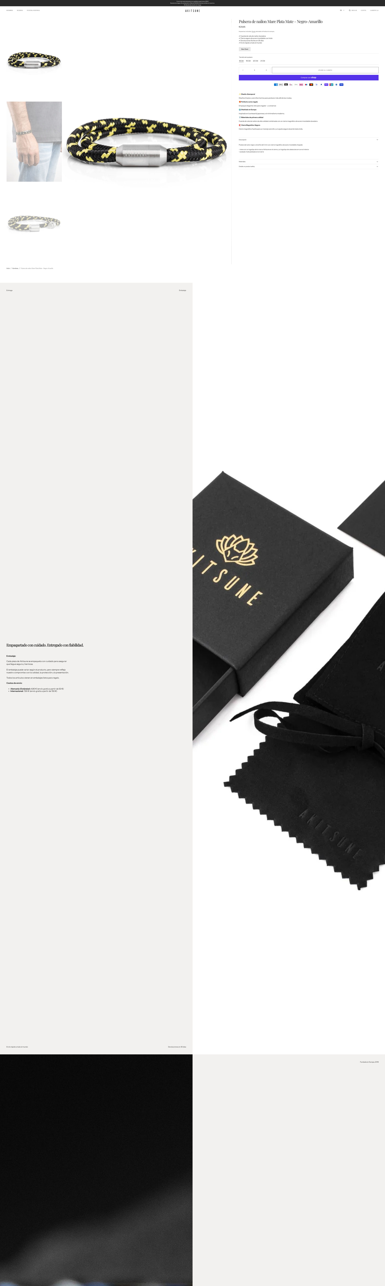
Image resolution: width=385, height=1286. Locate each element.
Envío (253, 31)
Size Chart (244, 49)
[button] (353, 10)
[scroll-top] (380, 1281)
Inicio (8, 268)
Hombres (15, 268)
